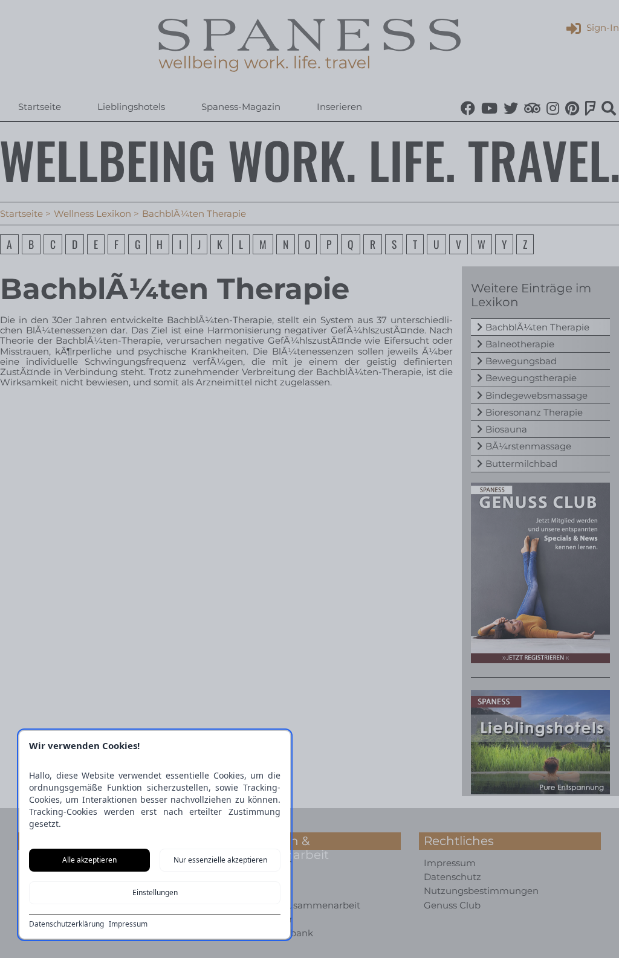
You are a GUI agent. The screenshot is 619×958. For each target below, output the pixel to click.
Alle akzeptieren (89, 860)
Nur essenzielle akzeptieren (220, 860)
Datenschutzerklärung (66, 924)
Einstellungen (155, 892)
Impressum (128, 924)
